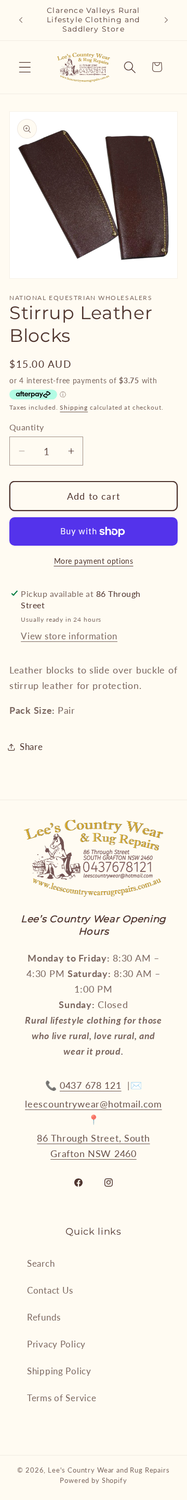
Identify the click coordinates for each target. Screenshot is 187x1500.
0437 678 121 (91, 1085)
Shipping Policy (59, 1371)
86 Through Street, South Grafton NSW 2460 (93, 1145)
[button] (25, 67)
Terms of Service (62, 1397)
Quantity (26, 427)
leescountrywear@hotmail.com (93, 1103)
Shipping (74, 407)
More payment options (93, 561)
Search (41, 1263)
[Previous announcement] (20, 20)
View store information (69, 636)
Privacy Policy (56, 1344)
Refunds (44, 1317)
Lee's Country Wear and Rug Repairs (109, 1470)
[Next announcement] (166, 20)
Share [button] (31, 746)
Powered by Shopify (93, 1480)
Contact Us (50, 1290)
